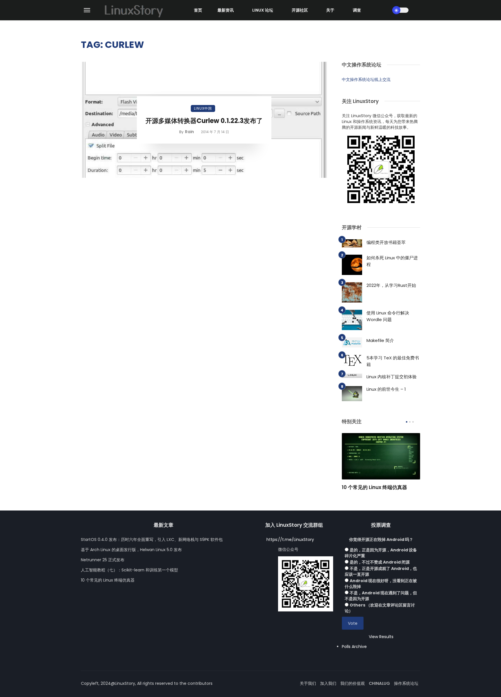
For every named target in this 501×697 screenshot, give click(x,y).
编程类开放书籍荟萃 (386, 242)
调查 (357, 10)
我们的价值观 (352, 683)
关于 (330, 10)
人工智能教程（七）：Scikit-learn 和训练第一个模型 (129, 570)
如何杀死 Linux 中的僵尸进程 (392, 261)
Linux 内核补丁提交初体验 (391, 377)
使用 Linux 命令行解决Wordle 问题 (387, 316)
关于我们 (308, 683)
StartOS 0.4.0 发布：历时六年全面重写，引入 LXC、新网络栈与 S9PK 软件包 (152, 539)
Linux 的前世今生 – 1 (386, 389)
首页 (198, 10)
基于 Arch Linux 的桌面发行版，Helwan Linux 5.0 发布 (131, 550)
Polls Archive (354, 646)
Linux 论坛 (262, 10)
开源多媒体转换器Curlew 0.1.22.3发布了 (204, 120)
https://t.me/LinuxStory (290, 539)
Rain (189, 132)
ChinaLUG (379, 683)
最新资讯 (225, 10)
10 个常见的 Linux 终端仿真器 (374, 487)
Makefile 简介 (380, 340)
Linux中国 (203, 108)
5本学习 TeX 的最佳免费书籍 (392, 361)
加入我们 (328, 683)
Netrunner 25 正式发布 (102, 560)
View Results (381, 637)
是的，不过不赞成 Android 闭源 (380, 562)
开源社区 (300, 10)
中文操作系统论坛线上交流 (366, 79)
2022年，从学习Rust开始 (391, 285)
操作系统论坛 (406, 683)
